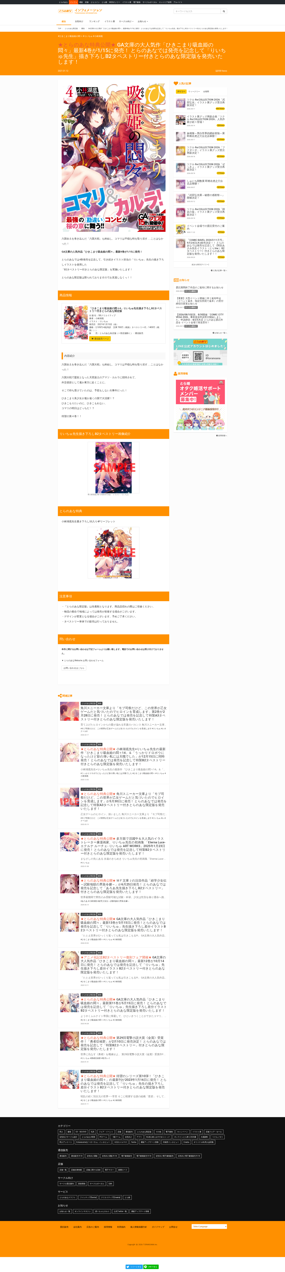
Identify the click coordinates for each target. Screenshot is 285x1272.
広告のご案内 (93, 1227)
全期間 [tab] (206, 91)
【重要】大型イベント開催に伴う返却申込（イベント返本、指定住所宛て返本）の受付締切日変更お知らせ (199, 301)
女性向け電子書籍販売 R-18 (189, 1156)
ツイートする (135, 1267)
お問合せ (173, 1227)
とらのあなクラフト (68, 1197)
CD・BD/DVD (81, 1132)
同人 (61, 1132)
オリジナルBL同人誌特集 (204, 1142)
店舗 (86, 2)
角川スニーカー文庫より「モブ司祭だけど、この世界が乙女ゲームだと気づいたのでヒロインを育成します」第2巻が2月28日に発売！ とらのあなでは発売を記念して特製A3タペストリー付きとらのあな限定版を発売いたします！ (124, 713)
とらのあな (63, 2)
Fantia (133, 1142)
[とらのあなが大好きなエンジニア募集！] (200, 428)
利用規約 (121, 1227)
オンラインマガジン (83, 1211)
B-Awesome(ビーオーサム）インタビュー (93, 1142)
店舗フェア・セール (214, 1132)
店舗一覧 (63, 1170)
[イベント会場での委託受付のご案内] (180, 229)
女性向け (79, 21)
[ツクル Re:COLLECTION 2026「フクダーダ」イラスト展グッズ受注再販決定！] (180, 150)
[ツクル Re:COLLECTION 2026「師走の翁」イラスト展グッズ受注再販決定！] (180, 212)
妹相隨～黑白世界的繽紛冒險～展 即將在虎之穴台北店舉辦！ (206, 134)
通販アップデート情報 (150, 1142)
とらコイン (95, 2)
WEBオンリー (114, 2)
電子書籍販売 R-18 (143, 1156)
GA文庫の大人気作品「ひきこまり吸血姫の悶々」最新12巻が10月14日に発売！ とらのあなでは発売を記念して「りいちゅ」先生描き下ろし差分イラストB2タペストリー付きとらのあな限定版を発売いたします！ (123, 965)
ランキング (94, 21)
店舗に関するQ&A (93, 1170)
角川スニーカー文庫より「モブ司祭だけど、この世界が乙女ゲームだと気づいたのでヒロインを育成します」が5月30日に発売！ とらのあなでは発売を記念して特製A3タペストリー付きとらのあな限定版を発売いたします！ (124, 801)
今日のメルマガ (120, 1142)
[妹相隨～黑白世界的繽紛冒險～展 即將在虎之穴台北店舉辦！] (180, 136)
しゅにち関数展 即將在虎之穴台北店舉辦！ (205, 182)
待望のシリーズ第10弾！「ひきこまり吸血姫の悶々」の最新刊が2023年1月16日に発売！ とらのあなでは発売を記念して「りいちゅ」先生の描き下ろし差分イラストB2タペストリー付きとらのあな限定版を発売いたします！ (124, 1083)
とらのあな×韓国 (88, 1137)
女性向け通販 (92, 1156)
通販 (81, 2)
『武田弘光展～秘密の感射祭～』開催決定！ (206, 196)
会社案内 (77, 1227)
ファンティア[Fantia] (88, 1197)
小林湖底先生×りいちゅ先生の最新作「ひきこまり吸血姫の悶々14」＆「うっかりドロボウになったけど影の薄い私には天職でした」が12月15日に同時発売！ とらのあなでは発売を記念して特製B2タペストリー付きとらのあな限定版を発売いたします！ (123, 756)
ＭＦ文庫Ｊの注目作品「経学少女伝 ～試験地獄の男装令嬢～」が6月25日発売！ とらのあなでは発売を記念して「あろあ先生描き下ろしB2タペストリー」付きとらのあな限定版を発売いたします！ (123, 886)
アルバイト (178, 2)
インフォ (73, 2)
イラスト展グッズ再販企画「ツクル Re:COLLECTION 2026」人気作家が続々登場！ (206, 119)
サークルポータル (150, 2)
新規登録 (81, 1184)
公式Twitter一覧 (120, 1211)
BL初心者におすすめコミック (158, 1137)
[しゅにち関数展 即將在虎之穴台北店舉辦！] (180, 184)
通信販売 (129, 1132)
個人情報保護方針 (138, 1227)
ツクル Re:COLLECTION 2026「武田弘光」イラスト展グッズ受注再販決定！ (206, 102)
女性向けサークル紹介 (68, 1137)
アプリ (139, 1137)
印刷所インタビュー (171, 1142)
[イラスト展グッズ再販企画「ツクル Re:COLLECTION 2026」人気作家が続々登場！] (180, 120)
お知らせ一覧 (65, 1211)
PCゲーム (103, 1137)
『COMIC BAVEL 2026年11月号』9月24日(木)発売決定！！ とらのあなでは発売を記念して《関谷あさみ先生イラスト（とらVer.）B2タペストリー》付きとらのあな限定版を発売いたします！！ (206, 246)
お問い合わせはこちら (74, 668)
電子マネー (109, 1170)
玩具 (92, 1132)
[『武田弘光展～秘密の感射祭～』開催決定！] (180, 198)
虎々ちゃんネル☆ (102, 1211)
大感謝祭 (204, 1137)
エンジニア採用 (165, 2)
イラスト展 (126, 2)
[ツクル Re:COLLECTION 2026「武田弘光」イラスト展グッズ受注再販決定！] (180, 103)
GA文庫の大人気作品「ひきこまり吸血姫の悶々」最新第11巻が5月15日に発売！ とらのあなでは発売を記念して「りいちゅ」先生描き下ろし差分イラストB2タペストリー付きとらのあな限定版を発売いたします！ (124, 1005)
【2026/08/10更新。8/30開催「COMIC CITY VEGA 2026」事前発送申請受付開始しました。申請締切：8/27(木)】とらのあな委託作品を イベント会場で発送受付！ (200, 318)
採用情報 (108, 1227)
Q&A (110, 1184)
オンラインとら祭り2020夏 (185, 1137)
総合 (64, 21)
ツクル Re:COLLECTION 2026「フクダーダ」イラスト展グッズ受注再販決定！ (206, 150)
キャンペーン (182, 1132)
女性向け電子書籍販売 (165, 1156)
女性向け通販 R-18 (109, 1156)
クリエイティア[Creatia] (110, 1197)
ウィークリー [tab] (194, 91)
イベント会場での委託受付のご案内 (206, 227)
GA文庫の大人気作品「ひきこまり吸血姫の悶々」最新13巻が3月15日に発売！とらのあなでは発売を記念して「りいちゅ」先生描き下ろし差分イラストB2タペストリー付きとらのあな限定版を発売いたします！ (123, 924)
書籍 (69, 1132)
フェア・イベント (106, 1132)
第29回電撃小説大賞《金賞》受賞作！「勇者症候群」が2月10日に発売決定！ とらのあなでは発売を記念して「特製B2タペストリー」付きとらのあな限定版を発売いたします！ (123, 1043)
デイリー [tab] (181, 91)
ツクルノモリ (217, 1137)
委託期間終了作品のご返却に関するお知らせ (199, 287)
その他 (158, 1132)
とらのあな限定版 (144, 1132)
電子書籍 (136, 2)
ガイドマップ (158, 1227)
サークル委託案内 (67, 1184)
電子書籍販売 (126, 1156)
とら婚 (104, 2)
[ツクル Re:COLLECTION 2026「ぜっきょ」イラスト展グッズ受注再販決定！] (180, 167)
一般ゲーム (116, 1137)
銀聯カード (122, 1170)
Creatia (186, 1142)
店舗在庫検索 (76, 1170)
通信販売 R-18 (76, 1156)
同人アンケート (66, 1142)
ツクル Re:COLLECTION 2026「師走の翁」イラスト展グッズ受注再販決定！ (206, 212)
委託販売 (64, 1227)
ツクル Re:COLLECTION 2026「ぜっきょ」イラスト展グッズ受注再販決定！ (206, 167)
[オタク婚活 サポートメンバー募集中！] (200, 403)
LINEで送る (152, 1267)
